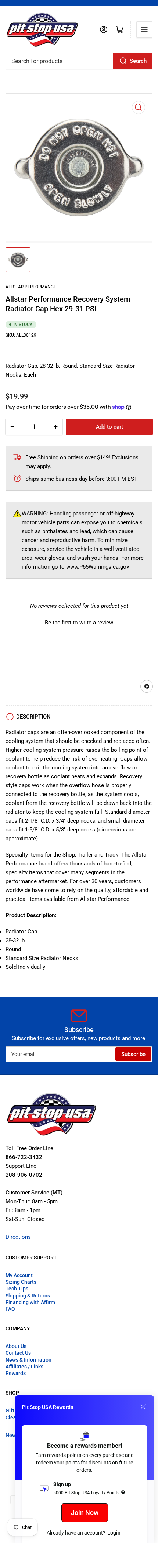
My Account (19, 1275)
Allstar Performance (31, 286)
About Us (16, 1346)
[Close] (143, 1407)
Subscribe (133, 1054)
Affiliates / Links (24, 1366)
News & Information (28, 1360)
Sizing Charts (21, 1282)
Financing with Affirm (30, 1302)
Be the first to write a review (79, 622)
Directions (18, 1237)
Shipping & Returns (28, 1296)
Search (138, 61)
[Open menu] (144, 29)
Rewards (16, 1373)
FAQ (10, 1309)
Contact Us (18, 1353)
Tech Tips (17, 1289)
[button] (79, 622)
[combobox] (79, 61)
